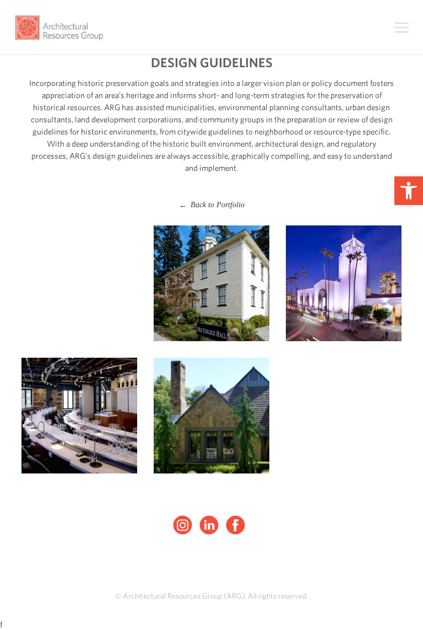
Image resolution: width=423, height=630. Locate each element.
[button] (408, 190)
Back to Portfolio (212, 205)
